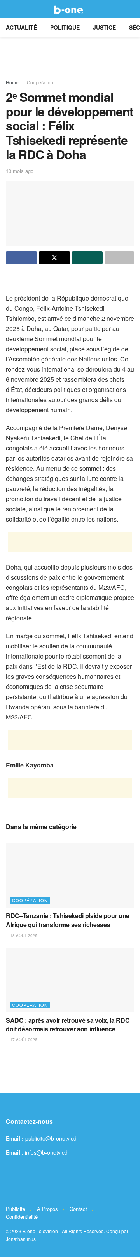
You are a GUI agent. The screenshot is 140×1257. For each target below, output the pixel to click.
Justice (104, 27)
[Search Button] (131, 9)
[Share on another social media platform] (119, 257)
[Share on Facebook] (21, 257)
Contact (78, 1208)
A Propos (47, 1208)
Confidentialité (22, 1216)
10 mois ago (19, 170)
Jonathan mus (21, 1239)
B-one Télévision (40, 1231)
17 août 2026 (23, 1039)
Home (12, 82)
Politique (65, 27)
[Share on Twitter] (54, 257)
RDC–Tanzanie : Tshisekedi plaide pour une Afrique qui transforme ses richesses (68, 920)
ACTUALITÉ (21, 27)
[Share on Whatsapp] (87, 257)
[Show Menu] (9, 9)
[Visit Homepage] (70, 9)
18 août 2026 (23, 935)
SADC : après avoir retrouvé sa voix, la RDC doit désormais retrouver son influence (68, 1024)
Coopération (40, 82)
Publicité (15, 1208)
